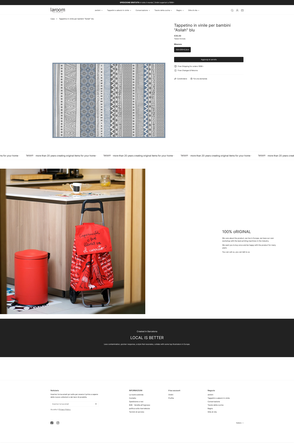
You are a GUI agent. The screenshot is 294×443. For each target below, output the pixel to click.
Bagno (210, 408)
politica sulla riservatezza (139, 408)
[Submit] (96, 404)
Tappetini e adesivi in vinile (219, 398)
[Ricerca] (232, 10)
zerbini (210, 395)
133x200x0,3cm (182, 50)
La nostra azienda (136, 395)
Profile (171, 398)
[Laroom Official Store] (58, 10)
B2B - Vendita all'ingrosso (139, 405)
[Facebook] (52, 423)
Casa (53, 19)
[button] (99, 10)
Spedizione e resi (136, 401)
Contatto (132, 398)
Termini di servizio (136, 412)
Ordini (170, 395)
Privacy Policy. (65, 409)
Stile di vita (212, 412)
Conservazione (214, 401)
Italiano (239, 423)
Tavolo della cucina (215, 405)
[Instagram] (58, 423)
